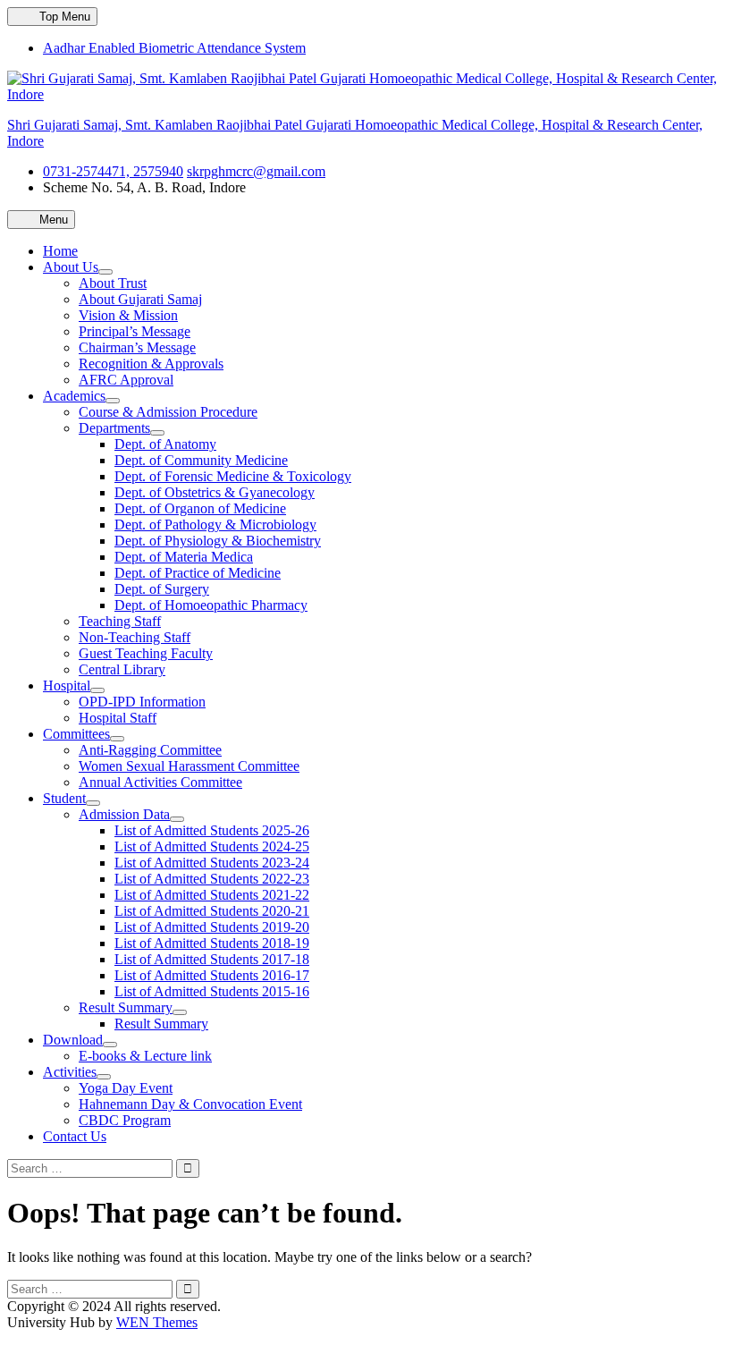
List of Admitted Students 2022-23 (211, 878)
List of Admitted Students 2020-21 (211, 910)
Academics (74, 395)
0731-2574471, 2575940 (113, 171)
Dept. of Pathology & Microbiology (215, 524)
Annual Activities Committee (160, 782)
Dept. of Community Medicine (201, 460)
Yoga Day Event (126, 1088)
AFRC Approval (126, 379)
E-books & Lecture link (145, 1055)
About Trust (113, 283)
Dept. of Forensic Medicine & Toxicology (232, 476)
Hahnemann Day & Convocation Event (190, 1104)
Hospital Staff (117, 717)
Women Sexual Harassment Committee (189, 766)
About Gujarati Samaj (140, 299)
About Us (70, 267)
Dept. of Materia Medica (183, 556)
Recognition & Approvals (151, 363)
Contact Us (74, 1136)
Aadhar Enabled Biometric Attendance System (174, 47)
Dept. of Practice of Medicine (197, 572)
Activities (70, 1071)
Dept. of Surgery (161, 589)
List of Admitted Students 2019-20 (211, 927)
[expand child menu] (105, 272)
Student (64, 798)
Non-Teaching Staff (134, 637)
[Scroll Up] (12, 1338)
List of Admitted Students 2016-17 (211, 975)
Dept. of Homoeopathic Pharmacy (211, 605)
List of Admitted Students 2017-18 (211, 959)
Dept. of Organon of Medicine (200, 508)
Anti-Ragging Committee (150, 749)
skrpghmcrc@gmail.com (256, 171)
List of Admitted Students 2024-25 (211, 846)
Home (60, 250)
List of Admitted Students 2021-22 (211, 894)
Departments (114, 428)
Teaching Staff (120, 621)
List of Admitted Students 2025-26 (211, 830)
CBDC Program (125, 1120)
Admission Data (124, 814)
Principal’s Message (134, 331)
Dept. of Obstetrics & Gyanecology (214, 492)
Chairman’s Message (137, 347)
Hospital (66, 685)
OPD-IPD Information (142, 701)
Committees (76, 733)
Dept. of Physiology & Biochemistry (217, 540)
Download (73, 1039)
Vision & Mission (128, 315)
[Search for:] (91, 1167)
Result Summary (126, 1007)
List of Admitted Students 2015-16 (211, 991)
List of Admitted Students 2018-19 (211, 943)
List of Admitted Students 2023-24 (211, 862)
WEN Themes (157, 1322)
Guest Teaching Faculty (146, 653)
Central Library (122, 669)
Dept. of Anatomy (165, 444)
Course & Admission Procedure (168, 411)
